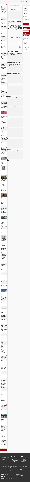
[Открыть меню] (28, 1)
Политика (12, 459)
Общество (13, 4)
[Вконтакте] (2, 476)
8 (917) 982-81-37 (25, 33)
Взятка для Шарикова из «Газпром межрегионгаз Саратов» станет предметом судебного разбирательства (26, 13)
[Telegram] (13, 9)
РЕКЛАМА (22, 462)
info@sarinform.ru (23, 461)
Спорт (11, 461)
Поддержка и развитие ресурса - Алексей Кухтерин (19, 477)
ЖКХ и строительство (13, 460)
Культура (17, 460)
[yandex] (4, 478)
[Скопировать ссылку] (15, 9)
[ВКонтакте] (11, 9)
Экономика (15, 459)
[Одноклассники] (12, 9)
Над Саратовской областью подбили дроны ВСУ (26, 17)
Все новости (4, 449)
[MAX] (14, 9)
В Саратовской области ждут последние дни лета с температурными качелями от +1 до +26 (26, 20)
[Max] (26, 29)
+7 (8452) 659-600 (23, 460)
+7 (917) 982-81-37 (23, 459)
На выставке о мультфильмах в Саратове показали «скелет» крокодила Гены (26, 9)
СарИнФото (14, 461)
